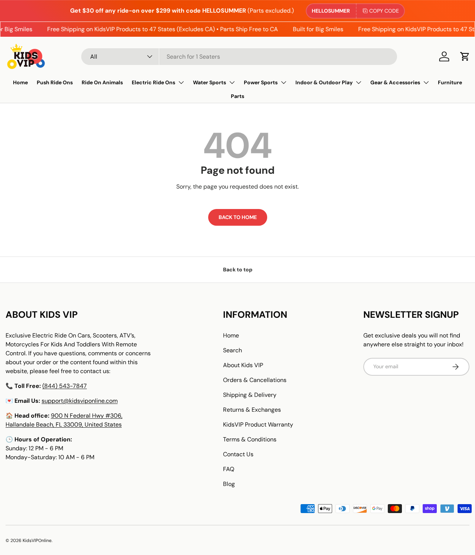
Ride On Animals (102, 82)
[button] (465, 56)
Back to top (237, 269)
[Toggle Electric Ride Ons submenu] (181, 82)
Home (20, 82)
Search (232, 350)
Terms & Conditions (249, 439)
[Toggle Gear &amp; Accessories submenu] (426, 82)
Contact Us (238, 454)
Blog (229, 484)
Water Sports (209, 82)
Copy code (384, 10)
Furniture (450, 82)
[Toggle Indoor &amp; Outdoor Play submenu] (358, 82)
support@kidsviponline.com (80, 401)
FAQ (228, 469)
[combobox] (239, 56)
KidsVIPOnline (37, 540)
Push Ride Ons (55, 82)
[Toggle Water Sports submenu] (231, 82)
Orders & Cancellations (254, 380)
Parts (237, 96)
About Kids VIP (243, 365)
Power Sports (261, 82)
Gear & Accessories (395, 82)
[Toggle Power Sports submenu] (283, 82)
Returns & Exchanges (252, 410)
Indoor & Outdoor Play (324, 82)
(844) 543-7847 (64, 386)
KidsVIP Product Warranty (258, 424)
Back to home (238, 217)
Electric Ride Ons (153, 82)
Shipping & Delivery (249, 395)
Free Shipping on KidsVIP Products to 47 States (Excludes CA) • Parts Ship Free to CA (159, 29)
